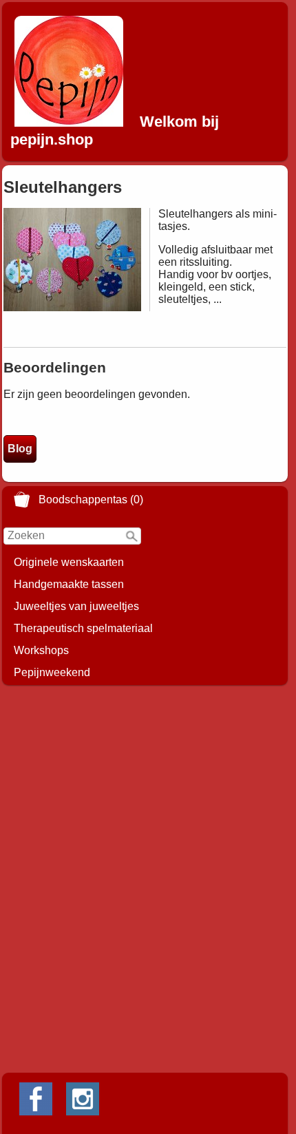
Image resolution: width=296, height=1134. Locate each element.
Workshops (41, 650)
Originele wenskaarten (69, 562)
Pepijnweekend (52, 672)
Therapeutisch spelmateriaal (83, 628)
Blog (20, 448)
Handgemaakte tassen (69, 584)
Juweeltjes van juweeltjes (76, 606)
